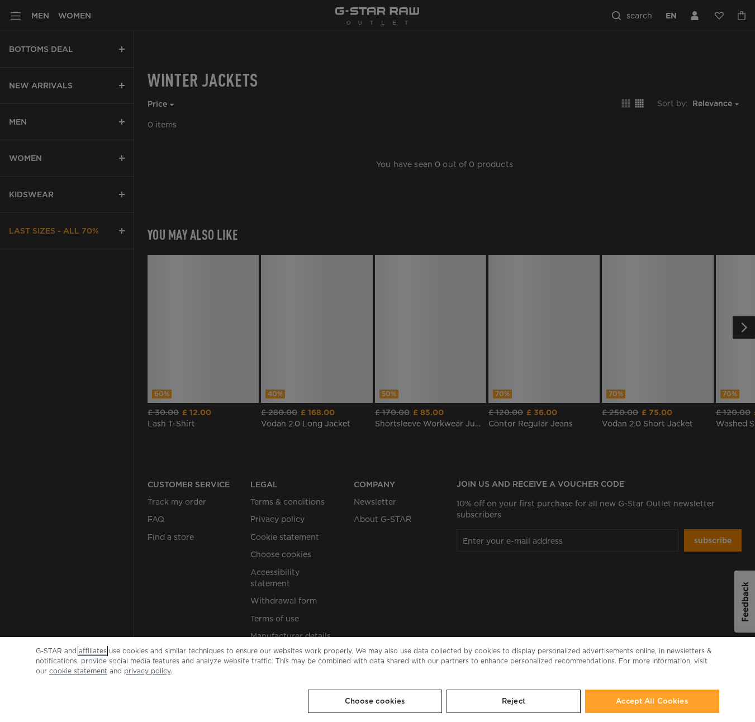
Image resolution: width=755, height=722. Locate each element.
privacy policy (147, 671)
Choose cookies (375, 701)
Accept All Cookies (652, 701)
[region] (377, 679)
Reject (513, 701)
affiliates (93, 651)
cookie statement (78, 671)
